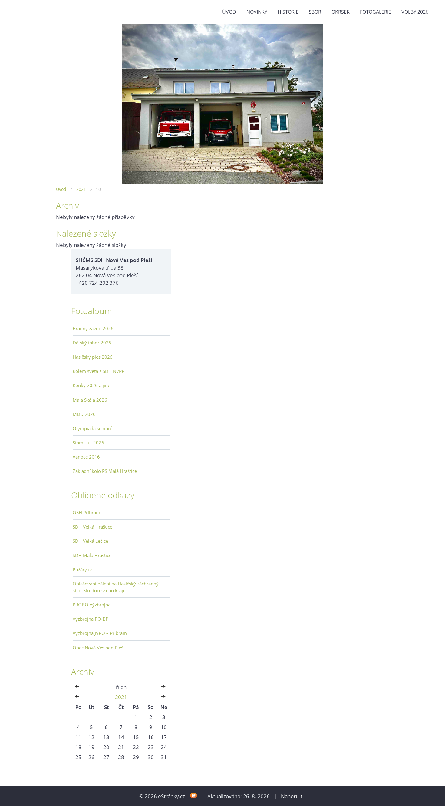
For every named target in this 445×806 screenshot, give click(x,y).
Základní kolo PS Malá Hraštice (105, 471)
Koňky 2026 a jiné (91, 385)
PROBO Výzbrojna (91, 605)
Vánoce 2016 (86, 457)
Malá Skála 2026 (90, 400)
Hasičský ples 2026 (93, 357)
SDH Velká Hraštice (92, 527)
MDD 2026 (84, 414)
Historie (288, 11)
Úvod (229, 11)
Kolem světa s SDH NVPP (98, 371)
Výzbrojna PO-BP (90, 619)
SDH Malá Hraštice (92, 555)
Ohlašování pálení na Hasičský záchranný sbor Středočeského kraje (116, 587)
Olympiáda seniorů (93, 428)
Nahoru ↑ (292, 796)
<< (78, 687)
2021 (81, 189)
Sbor (315, 11)
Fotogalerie (375, 11)
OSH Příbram (86, 512)
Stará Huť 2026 (88, 442)
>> (164, 687)
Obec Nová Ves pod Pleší (98, 648)
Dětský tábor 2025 (92, 343)
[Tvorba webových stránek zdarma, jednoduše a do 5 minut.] (193, 795)
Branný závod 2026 (93, 328)
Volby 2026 (414, 11)
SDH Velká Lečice (90, 541)
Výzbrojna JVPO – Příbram (100, 633)
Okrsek (340, 11)
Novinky (256, 11)
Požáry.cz (82, 569)
